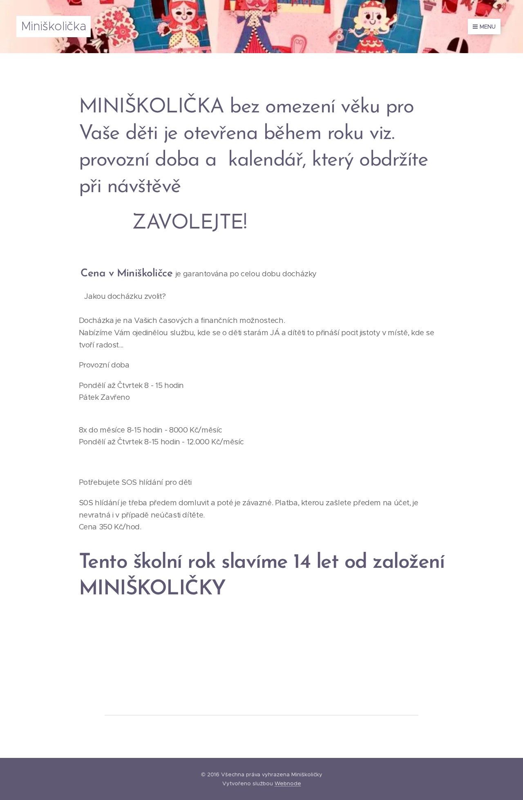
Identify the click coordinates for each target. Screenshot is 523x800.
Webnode (288, 783)
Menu (488, 26)
